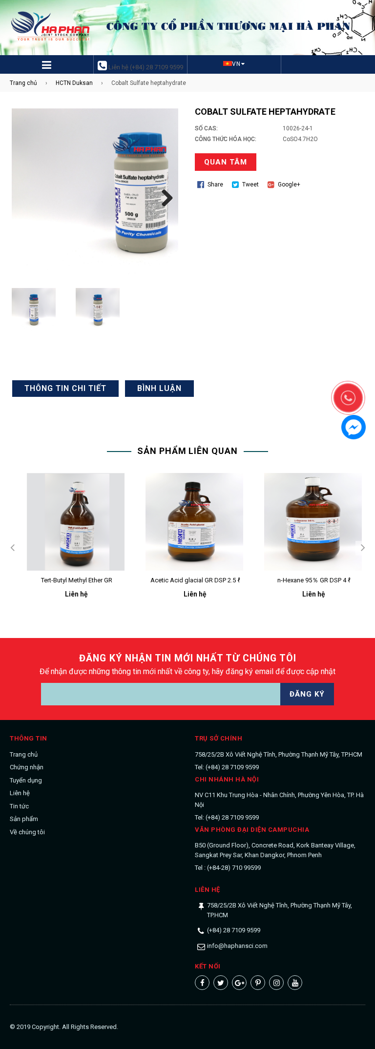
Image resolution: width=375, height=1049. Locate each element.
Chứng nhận (26, 767)
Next (163, 196)
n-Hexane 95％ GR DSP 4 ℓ (314, 580)
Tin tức (19, 806)
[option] (69, 543)
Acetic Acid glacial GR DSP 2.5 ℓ (195, 580)
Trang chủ (23, 83)
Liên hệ (20, 793)
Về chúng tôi (27, 832)
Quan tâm (225, 162)
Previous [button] (12, 548)
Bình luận (159, 388)
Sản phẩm (24, 819)
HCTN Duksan (74, 83)
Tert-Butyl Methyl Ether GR (76, 580)
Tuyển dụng (26, 780)
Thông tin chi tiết (65, 388)
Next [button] (362, 548)
